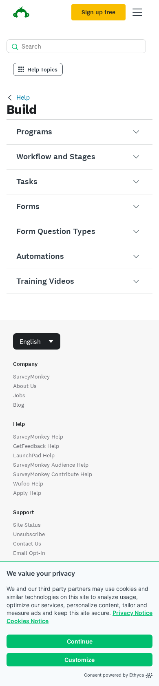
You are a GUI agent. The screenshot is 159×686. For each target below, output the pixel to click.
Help (23, 97)
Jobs (19, 395)
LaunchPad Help (34, 455)
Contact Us (27, 543)
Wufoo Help (28, 483)
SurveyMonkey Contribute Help (52, 474)
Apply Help (27, 493)
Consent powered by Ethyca (114, 675)
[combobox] (36, 341)
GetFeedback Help (36, 446)
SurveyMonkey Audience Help (50, 464)
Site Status (27, 524)
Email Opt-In (29, 553)
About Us (25, 386)
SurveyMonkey (31, 376)
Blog (18, 404)
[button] (79, 132)
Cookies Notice (28, 620)
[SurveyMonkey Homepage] (21, 13)
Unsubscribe (29, 534)
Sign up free (98, 12)
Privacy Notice (132, 612)
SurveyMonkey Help (38, 436)
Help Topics (42, 70)
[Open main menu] (137, 12)
